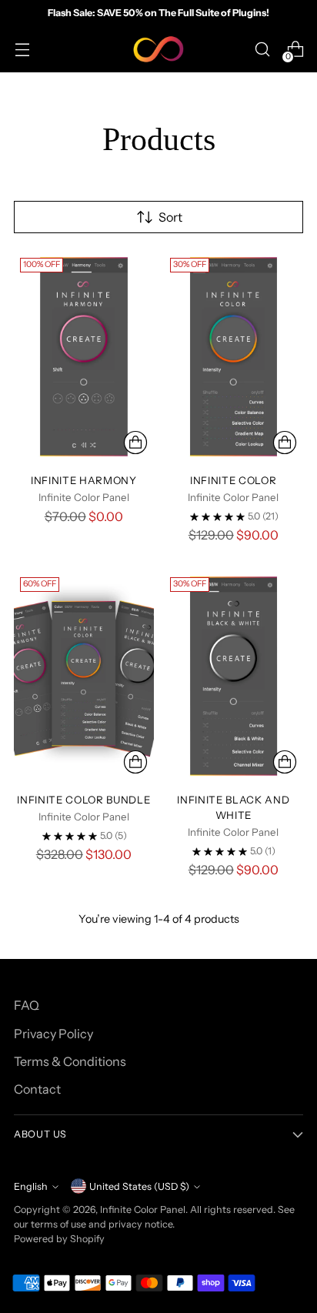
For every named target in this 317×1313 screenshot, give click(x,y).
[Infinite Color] (234, 356)
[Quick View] (135, 442)
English (31, 1186)
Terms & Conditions (70, 1061)
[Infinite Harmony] (84, 356)
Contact (37, 1089)
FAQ (26, 1005)
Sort (170, 217)
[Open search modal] (262, 49)
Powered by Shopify (59, 1239)
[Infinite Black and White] (234, 675)
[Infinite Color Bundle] (84, 675)
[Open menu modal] (22, 49)
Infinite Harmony (84, 480)
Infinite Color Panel (142, 1209)
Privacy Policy (53, 1033)
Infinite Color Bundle (83, 799)
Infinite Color (233, 480)
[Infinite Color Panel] (158, 49)
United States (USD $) (139, 1186)
